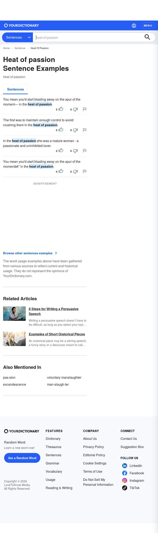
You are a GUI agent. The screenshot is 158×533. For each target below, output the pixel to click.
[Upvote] (60, 109)
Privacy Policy (93, 446)
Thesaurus (53, 446)
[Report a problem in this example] (84, 109)
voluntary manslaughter (64, 377)
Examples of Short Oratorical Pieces (57, 334)
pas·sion (9, 377)
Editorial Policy (94, 455)
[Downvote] (75, 109)
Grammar (52, 463)
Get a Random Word (22, 458)
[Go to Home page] (21, 25)
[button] (133, 25)
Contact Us (129, 438)
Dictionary (53, 438)
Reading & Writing (59, 487)
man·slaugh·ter (58, 384)
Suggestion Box (132, 446)
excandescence (14, 384)
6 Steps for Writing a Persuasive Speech (54, 311)
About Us (90, 438)
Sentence (20, 48)
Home (6, 48)
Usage (50, 479)
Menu (148, 25)
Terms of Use (92, 471)
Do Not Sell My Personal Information (98, 482)
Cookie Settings (94, 463)
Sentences (14, 37)
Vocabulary (54, 471)
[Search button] (149, 37)
